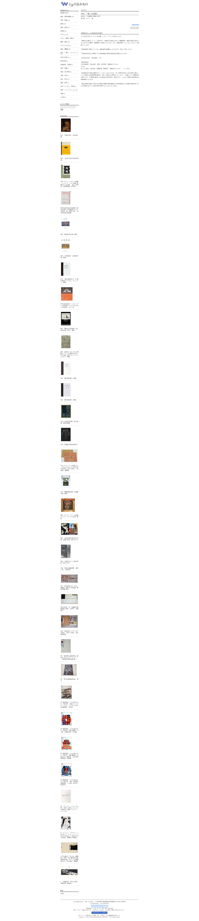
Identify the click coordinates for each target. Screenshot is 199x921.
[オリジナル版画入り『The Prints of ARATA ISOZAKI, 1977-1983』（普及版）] (69, 456)
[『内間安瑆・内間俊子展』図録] (69, 246)
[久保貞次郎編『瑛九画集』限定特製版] (69, 411)
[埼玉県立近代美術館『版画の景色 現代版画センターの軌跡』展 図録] (69, 198)
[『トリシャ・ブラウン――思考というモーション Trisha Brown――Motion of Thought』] (69, 823)
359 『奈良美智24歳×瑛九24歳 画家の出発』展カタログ (69, 539)
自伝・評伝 (64, 79)
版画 (63, 24)
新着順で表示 (64, 13)
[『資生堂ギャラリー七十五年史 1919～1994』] (69, 621)
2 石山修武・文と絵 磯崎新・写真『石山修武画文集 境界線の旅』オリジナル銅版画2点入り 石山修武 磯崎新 (69, 858)
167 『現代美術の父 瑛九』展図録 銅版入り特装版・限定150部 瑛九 (69, 587)
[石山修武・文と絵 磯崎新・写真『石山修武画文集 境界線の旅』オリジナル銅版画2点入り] (69, 847)
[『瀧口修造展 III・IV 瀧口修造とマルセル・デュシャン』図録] (69, 269)
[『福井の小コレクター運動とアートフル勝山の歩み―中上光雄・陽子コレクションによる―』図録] (69, 342)
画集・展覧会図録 (67, 16)
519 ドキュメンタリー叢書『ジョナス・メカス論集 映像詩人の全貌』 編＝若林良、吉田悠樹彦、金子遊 (69, 184)
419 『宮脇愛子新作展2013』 (69, 444)
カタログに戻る (134, 27)
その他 (63, 97)
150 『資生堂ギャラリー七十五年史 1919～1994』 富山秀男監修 (69, 632)
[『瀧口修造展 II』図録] (69, 368)
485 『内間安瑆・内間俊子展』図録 (69, 256)
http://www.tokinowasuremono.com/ (99, 906)
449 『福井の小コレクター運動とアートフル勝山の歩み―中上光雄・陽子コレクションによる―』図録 (69, 354)
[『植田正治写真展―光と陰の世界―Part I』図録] (69, 318)
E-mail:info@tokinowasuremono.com (99, 905)
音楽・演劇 (64, 68)
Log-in (62, 893)
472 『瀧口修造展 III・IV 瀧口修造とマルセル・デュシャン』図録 (69, 280)
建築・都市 (65, 42)
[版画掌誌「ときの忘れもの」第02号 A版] (69, 743)
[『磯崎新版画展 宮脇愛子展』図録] (69, 482)
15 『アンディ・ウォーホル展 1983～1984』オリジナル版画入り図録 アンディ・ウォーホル (69, 809)
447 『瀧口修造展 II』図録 (68, 378)
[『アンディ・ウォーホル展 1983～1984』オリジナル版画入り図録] (69, 796)
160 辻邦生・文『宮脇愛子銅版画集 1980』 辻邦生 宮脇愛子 (69, 608)
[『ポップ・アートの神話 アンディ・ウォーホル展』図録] (69, 505)
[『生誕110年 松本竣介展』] (69, 125)
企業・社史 (64, 75)
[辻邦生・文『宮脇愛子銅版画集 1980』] (69, 599)
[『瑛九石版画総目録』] (69, 670)
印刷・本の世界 (65, 72)
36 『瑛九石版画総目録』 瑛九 (69, 680)
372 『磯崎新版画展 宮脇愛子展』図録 (69, 492)
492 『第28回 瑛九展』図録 (69, 234)
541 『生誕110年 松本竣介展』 (69, 136)
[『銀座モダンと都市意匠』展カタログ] (69, 551)
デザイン (64, 34)
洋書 (62, 93)
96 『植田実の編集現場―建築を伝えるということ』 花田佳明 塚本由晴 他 (69, 657)
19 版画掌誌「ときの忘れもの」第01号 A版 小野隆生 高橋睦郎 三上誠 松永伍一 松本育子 (70, 782)
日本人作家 (65, 57)
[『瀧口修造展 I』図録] (69, 390)
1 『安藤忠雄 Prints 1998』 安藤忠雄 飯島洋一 (69, 882)
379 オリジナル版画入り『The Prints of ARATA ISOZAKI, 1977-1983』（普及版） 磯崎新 (69, 468)
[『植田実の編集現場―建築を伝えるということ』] (69, 646)
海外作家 (64, 61)
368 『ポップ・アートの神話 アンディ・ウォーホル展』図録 (70, 516)
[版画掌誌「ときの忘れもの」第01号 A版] (69, 770)
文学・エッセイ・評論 (68, 86)
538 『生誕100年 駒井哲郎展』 (69, 159)
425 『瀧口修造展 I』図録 (68, 400)
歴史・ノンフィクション (68, 90)
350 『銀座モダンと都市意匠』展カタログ (69, 562)
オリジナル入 (65, 45)
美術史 (63, 31)
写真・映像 (65, 20)
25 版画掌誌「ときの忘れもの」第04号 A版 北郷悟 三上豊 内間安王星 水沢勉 (69, 730)
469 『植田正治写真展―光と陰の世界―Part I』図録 (69, 329)
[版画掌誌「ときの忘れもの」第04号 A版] (69, 719)
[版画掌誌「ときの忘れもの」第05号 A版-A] (69, 692)
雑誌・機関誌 (65, 49)
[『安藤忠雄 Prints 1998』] (69, 872)
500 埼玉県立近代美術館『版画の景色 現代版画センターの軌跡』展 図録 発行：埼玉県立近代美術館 (69, 210)
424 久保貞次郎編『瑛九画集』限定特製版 (69, 422)
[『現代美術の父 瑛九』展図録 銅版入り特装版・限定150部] (69, 578)
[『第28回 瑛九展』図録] (69, 224)
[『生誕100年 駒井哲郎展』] (69, 148)
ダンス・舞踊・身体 (67, 38)
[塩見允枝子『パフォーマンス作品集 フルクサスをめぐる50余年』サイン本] (69, 294)
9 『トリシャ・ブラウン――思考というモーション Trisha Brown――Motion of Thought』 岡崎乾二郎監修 (70, 835)
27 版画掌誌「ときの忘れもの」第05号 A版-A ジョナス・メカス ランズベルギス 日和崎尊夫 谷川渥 (70, 705)
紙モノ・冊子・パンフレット (69, 53)
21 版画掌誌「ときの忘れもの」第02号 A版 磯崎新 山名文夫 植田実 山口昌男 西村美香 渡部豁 (70, 756)
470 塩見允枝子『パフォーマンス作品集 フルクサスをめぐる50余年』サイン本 (69, 305)
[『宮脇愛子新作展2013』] (69, 434)
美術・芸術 (65, 27)
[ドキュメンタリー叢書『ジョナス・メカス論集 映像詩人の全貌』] (69, 171)
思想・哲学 (64, 82)
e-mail (101, 910)
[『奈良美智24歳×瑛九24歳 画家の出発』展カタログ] (69, 529)
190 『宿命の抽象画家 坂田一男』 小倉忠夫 (69, 569)
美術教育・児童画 (66, 64)
